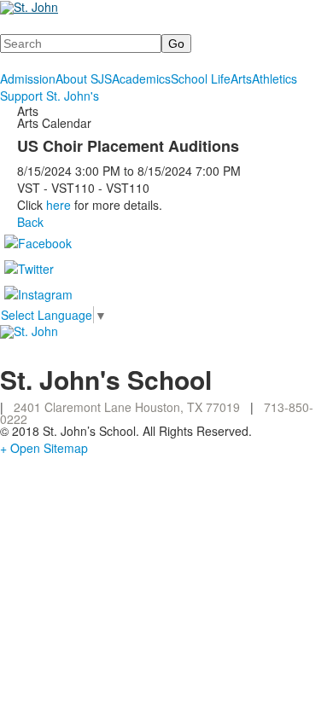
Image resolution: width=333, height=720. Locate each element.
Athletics (274, 78)
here (58, 204)
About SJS (84, 78)
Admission (28, 78)
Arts (241, 78)
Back (30, 221)
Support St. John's (49, 95)
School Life (201, 78)
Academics (141, 78)
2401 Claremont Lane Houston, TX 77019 (127, 406)
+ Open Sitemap (44, 447)
